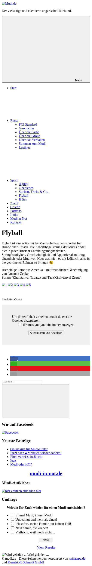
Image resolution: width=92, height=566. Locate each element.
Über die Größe (29, 136)
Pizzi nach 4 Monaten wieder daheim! (35, 453)
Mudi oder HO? (21, 464)
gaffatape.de (77, 558)
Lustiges (24, 147)
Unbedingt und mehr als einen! (36, 519)
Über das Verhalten (32, 140)
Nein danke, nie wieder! (31, 528)
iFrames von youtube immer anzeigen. (48, 325)
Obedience (26, 188)
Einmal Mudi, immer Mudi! (34, 515)
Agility (23, 184)
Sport (14, 180)
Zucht (14, 203)
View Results (46, 547)
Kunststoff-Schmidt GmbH (26, 562)
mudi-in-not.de (46, 473)
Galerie (15, 207)
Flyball (23, 195)
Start (13, 88)
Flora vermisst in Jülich (26, 457)
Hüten (23, 199)
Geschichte (26, 128)
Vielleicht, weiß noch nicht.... (35, 532)
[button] (14, 359)
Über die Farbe (29, 132)
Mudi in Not (18, 218)
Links (14, 214)
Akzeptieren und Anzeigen (46, 332)
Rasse (14, 120)
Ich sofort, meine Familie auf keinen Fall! (43, 524)
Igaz (13, 460)
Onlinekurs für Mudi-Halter (28, 449)
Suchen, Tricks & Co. (33, 191)
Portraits (15, 211)
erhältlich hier (31, 491)
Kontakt (15, 222)
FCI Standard (28, 124)
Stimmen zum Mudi (32, 143)
